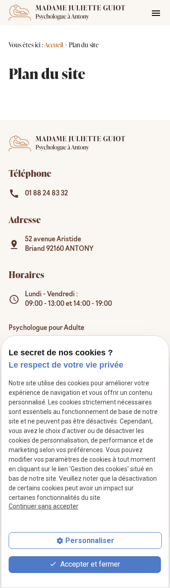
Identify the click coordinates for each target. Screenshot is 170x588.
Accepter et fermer (89, 564)
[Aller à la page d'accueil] (67, 13)
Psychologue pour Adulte (46, 328)
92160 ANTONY (59, 244)
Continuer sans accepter (43, 506)
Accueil (53, 44)
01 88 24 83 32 (46, 193)
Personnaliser (89, 540)
